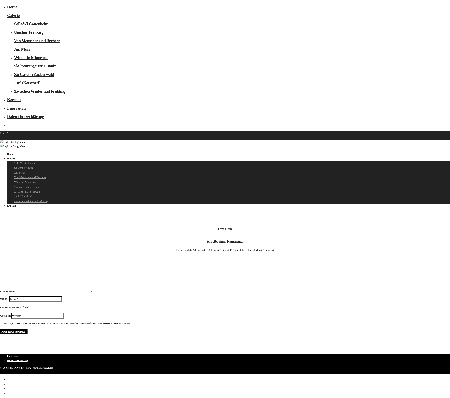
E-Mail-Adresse (10, 307)
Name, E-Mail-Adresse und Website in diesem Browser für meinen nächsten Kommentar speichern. (67, 323)
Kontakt (14, 99)
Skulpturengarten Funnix (35, 66)
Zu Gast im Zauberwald (34, 74)
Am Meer (22, 49)
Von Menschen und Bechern (37, 40)
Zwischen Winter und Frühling (39, 91)
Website (5, 316)
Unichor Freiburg (28, 32)
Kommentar (8, 291)
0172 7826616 (8, 133)
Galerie (13, 15)
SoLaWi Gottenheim (31, 24)
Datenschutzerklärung (25, 116)
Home (12, 7)
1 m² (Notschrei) (27, 83)
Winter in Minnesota (31, 57)
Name (4, 299)
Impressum (16, 108)
